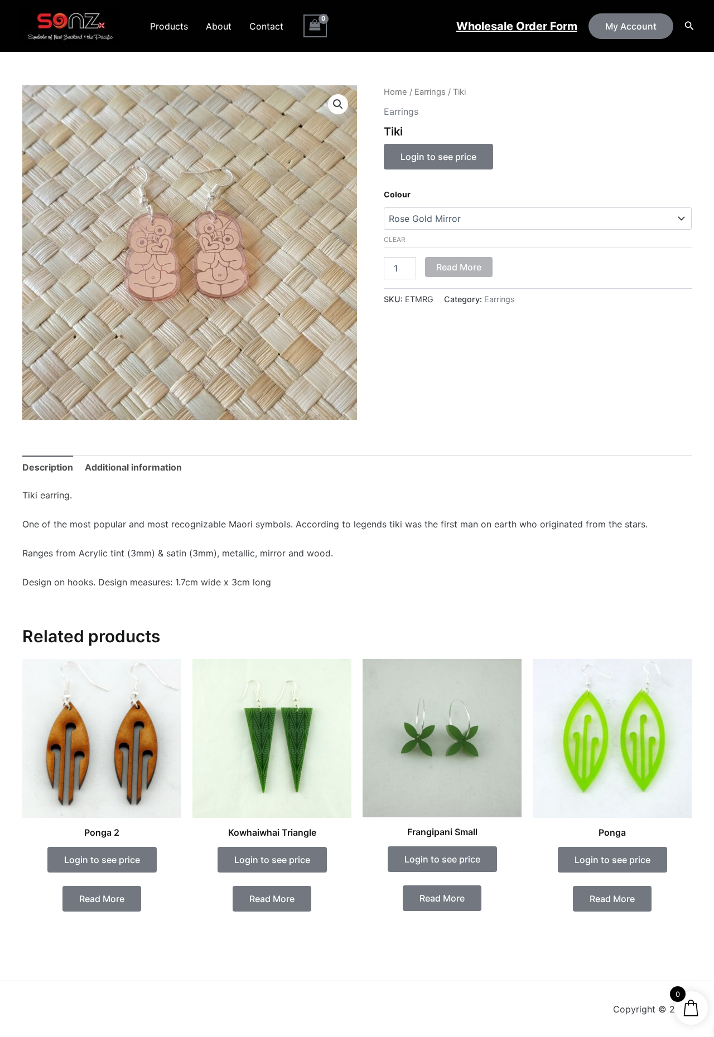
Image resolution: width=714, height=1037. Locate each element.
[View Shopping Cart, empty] (315, 25)
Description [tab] (47, 467)
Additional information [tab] (133, 467)
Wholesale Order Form (516, 26)
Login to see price (438, 156)
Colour (397, 194)
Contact (266, 26)
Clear (395, 239)
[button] (630, 26)
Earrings (430, 92)
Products (169, 26)
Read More (458, 267)
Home (395, 92)
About (218, 26)
